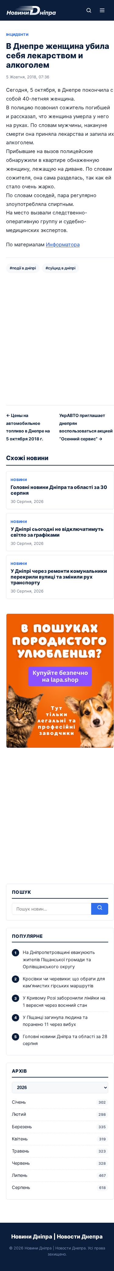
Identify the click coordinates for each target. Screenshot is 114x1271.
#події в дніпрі (23, 268)
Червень (59, 1163)
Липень (59, 1175)
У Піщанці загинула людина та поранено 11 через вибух (55, 1021)
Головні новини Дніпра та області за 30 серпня (59, 490)
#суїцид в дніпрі (60, 268)
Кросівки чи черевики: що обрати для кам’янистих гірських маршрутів (64, 982)
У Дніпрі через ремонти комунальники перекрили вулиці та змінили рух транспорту (59, 577)
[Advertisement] (57, 338)
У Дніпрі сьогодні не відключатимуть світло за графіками (57, 532)
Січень (59, 1102)
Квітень (59, 1139)
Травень (59, 1151)
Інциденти (17, 34)
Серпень (59, 1187)
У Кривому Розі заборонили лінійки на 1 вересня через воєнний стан (64, 1001)
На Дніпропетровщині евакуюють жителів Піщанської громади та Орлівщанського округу (59, 959)
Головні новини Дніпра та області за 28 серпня (65, 1040)
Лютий (59, 1114)
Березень (59, 1126)
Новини (19, 480)
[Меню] (102, 10)
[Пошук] (89, 10)
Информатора (63, 244)
